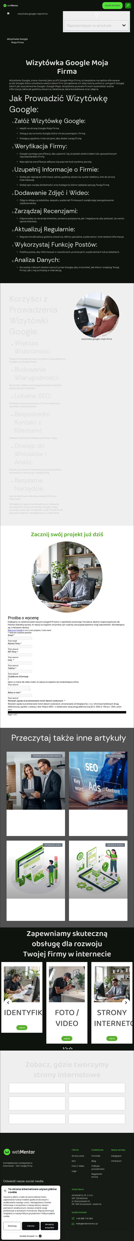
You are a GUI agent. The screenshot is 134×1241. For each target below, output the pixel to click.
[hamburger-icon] (128, 6)
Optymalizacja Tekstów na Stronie (34, 905)
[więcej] (22, 1003)
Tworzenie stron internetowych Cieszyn (97, 1118)
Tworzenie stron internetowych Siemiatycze (97, 1088)
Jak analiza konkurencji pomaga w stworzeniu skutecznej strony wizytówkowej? (34, 821)
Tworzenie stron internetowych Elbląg (37, 1101)
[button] (124, 25)
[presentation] (8, 1003)
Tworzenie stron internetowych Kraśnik (37, 1088)
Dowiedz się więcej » (20, 832)
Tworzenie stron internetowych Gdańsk (37, 1118)
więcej (22, 1038)
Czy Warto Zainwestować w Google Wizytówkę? (97, 908)
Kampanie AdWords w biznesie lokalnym (94, 819)
